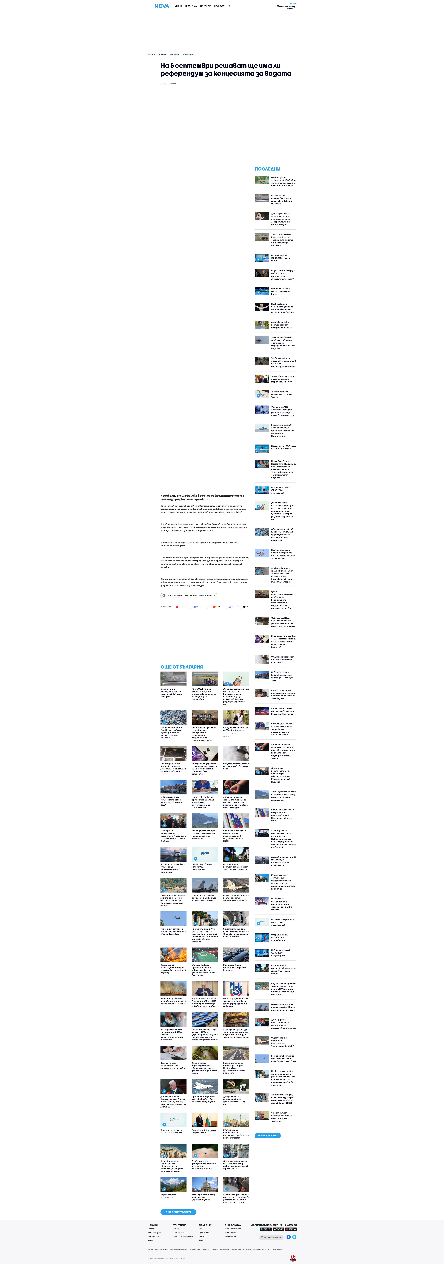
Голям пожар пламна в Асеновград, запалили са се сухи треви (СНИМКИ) (173, 1001)
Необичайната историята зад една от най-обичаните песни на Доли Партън (282, 308)
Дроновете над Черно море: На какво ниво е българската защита (203, 1099)
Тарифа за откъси (194, 1249)
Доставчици (206, 1249)
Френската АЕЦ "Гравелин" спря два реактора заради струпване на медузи (282, 411)
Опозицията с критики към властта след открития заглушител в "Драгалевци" (235, 1165)
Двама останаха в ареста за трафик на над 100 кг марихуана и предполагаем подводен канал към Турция (236, 802)
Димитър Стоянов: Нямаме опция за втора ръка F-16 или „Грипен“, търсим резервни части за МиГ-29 (173, 1101)
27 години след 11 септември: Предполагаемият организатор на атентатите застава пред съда (283, 882)
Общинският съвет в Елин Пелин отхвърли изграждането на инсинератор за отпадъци (171, 732)
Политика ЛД (247, 1249)
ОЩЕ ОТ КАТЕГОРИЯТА (178, 1212)
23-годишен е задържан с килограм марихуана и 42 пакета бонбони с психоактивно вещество (204, 769)
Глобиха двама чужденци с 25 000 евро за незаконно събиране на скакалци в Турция (283, 181)
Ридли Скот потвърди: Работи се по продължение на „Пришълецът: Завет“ (283, 274)
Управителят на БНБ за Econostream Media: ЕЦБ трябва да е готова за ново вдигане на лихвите (204, 1002)
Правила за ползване (259, 1249)
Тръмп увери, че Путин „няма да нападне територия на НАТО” (282, 379)
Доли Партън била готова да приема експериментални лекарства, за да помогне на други (280, 219)
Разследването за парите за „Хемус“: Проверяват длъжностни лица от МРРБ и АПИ (234, 1068)
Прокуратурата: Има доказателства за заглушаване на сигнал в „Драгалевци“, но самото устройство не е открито (205, 935)
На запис (205, 6)
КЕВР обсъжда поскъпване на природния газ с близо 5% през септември (236, 1134)
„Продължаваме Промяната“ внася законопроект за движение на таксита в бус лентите (204, 970)
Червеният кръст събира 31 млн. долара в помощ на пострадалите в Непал (283, 362)
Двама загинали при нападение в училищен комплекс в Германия (282, 711)
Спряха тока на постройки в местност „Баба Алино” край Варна (235, 866)
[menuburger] (149, 6)
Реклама (150, 1249)
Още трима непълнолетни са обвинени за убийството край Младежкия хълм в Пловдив (173, 836)
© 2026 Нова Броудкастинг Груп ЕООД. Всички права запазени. (166, 1258)
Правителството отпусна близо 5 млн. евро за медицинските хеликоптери (283, 554)
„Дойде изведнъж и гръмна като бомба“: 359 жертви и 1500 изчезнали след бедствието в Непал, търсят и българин (282, 575)
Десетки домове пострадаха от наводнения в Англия (281, 325)
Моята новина (154, 1236)
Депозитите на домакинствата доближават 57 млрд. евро (234, 1100)
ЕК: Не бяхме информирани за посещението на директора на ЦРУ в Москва (281, 904)
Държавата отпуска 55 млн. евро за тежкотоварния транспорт (172, 868)
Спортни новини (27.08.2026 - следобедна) (279, 937)
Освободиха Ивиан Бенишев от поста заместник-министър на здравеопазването (173, 767)
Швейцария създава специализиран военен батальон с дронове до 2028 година (283, 694)
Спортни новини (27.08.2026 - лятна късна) (281, 258)
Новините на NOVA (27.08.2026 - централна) (280, 490)
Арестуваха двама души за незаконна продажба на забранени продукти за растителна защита (236, 1033)
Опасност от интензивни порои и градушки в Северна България (171, 693)
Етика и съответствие (275, 1249)
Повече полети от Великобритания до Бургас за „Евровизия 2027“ (171, 801)
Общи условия (224, 1249)
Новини (177, 6)
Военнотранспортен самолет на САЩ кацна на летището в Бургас (204, 897)
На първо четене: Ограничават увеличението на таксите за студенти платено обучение (172, 1166)
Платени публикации (154, 1252)
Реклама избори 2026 (161, 1249)
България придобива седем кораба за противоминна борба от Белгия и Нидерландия (282, 430)
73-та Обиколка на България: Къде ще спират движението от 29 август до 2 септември (204, 694)
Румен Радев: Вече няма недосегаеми (204, 1131)
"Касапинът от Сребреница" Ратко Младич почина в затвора (281, 1117)
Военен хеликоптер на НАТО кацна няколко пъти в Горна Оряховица (173, 931)
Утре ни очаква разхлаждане (168, 1196)
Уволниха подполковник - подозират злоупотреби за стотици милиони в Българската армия (236, 1198)
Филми (201, 1240)
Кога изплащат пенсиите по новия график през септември (172, 1065)
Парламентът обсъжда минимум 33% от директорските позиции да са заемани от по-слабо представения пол (205, 1034)
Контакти (215, 1249)
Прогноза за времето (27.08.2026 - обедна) (171, 1131)
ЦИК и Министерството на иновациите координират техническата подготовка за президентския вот (204, 733)
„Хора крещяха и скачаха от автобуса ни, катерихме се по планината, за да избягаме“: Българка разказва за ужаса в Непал (236, 696)
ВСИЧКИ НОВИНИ (268, 1135)
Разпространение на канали (178, 1249)
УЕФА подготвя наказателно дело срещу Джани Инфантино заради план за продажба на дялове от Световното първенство (283, 838)
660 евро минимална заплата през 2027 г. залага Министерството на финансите (171, 1034)
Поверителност (236, 1249)
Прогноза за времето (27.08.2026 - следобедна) (203, 866)
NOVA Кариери (231, 1233)
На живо (219, 6)
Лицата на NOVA (180, 1233)
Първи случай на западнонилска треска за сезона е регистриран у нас (204, 1165)
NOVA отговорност (233, 1229)
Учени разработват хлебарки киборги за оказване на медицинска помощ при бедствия (283, 342)
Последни (152, 1229)
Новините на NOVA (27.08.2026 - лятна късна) (281, 291)
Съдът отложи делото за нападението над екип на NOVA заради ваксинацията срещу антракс (172, 900)
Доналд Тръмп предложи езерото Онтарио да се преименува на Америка (283, 1023)
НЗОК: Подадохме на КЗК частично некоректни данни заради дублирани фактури (236, 1002)
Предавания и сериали (183, 1236)
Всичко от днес (154, 1233)
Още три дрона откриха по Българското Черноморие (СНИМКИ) (236, 897)
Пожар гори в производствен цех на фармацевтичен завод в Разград (173, 969)
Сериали (202, 1236)
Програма (191, 6)
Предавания (204, 1233)
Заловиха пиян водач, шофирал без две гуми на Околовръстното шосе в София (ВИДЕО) (236, 933)
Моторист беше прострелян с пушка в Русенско (234, 967)
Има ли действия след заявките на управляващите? (203, 1197)
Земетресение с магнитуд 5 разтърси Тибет (282, 394)
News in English (230, 1236)
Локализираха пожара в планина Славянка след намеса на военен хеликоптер (204, 834)
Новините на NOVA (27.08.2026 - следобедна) (280, 953)
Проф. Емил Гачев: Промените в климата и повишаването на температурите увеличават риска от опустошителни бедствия (283, 469)
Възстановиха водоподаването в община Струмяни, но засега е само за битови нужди (204, 1068)
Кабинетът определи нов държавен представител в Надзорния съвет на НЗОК (234, 836)
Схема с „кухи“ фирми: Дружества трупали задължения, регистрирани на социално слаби (203, 802)
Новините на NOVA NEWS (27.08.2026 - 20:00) (283, 447)
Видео (150, 1240)
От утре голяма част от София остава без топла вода (236, 766)
